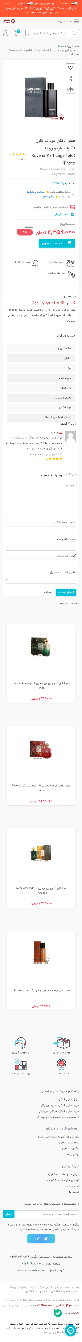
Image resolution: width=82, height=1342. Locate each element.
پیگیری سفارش (70, 1149)
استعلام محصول (54, 243)
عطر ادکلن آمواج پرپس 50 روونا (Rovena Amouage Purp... (41, 686)
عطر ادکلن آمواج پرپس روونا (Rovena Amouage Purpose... (41, 891)
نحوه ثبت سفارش (68, 1143)
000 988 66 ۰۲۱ (31, 1264)
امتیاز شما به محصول (63, 572)
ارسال (8, 1214)
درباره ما (74, 1192)
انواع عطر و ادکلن (68, 1099)
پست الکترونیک (66, 539)
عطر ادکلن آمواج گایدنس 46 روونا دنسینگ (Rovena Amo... (41, 788)
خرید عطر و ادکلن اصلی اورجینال (59, 1105)
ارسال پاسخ (36, 454)
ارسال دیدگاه (66, 592)
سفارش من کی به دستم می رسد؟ (58, 1137)
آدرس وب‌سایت (66, 556)
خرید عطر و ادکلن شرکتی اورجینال (59, 1111)
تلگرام (38, 1238)
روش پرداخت (71, 1155)
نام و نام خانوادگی (65, 523)
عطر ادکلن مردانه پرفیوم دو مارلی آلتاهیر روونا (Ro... (41, 990)
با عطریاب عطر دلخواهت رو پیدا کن (57, 1117)
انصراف (48, 592)
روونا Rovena (59, 183)
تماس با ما (72, 1186)
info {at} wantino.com (31, 1271)
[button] (17, 33)
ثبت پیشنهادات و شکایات (63, 1180)
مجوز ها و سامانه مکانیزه (63, 1174)
